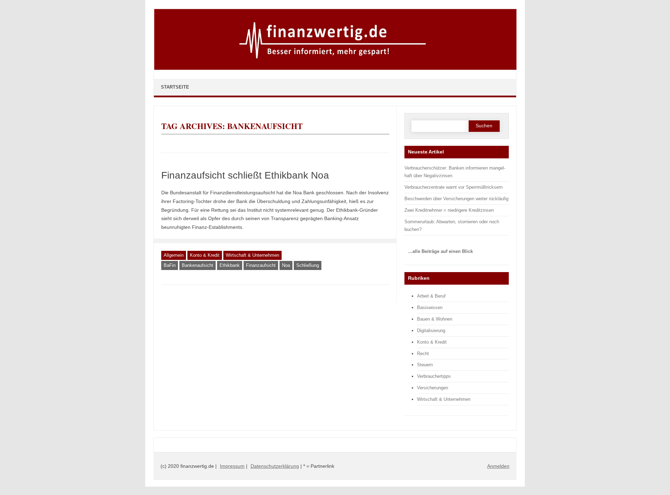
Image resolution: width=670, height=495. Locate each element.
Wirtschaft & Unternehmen (252, 255)
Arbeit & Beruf (431, 296)
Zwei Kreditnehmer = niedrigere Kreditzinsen (449, 210)
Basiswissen (429, 307)
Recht (423, 353)
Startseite (175, 87)
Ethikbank (229, 265)
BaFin (170, 265)
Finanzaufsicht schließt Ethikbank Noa (245, 175)
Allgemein (174, 255)
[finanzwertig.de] (335, 68)
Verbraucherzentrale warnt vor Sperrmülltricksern (453, 187)
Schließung (307, 265)
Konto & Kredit (204, 255)
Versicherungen (432, 387)
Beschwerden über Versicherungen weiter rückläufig (456, 198)
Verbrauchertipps (434, 376)
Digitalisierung (431, 330)
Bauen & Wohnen (434, 319)
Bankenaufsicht (197, 265)
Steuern (425, 364)
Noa (286, 265)
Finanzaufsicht (261, 265)
